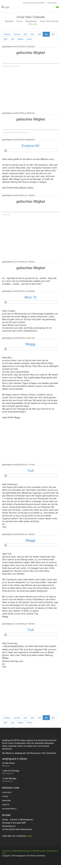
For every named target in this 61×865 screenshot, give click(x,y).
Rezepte (5, 804)
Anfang (7, 34)
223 (25, 34)
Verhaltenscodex (38, 850)
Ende (29, 39)
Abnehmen (6, 800)
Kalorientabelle (9, 808)
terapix (29, 835)
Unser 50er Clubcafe (49, 21)
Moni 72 (30, 296)
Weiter (21, 39)
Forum (19, 21)
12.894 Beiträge (9, 778)
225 (39, 34)
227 (53, 34)
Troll (30, 470)
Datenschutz (52, 850)
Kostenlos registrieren (34, 3)
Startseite (9, 21)
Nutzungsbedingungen (21, 850)
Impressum (6, 850)
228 (5, 39)
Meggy (31, 343)
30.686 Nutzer (8, 763)
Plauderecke (31, 21)
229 (12, 39)
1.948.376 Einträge (10, 770)
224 (32, 34)
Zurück (17, 34)
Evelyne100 (30, 145)
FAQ (4, 853)
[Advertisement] (30, 91)
